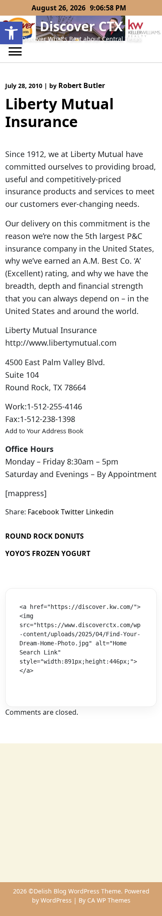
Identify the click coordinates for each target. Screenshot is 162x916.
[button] (11, 33)
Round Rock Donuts (44, 536)
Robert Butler (81, 85)
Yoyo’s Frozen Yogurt (47, 553)
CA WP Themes (108, 900)
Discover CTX (81, 26)
